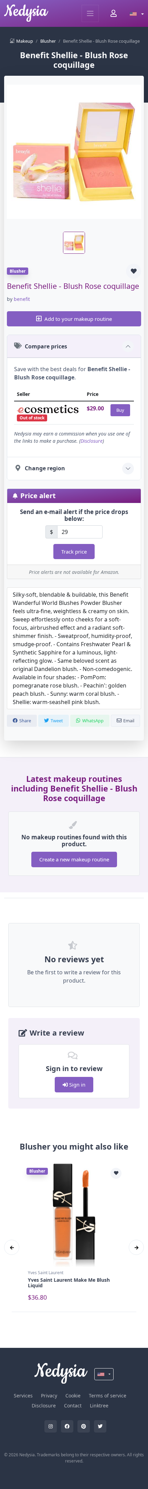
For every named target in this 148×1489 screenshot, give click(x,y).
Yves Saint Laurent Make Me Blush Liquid (69, 1283)
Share (25, 720)
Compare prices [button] (46, 346)
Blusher (48, 41)
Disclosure (92, 441)
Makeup (24, 41)
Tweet (57, 720)
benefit (22, 299)
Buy (120, 410)
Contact (73, 1405)
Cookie (73, 1395)
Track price (74, 551)
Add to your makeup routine (78, 318)
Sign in (76, 1084)
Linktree (99, 1405)
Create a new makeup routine (74, 859)
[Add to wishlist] (133, 271)
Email (128, 720)
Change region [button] (45, 468)
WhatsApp (93, 720)
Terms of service (107, 1395)
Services (23, 1395)
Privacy (49, 1395)
